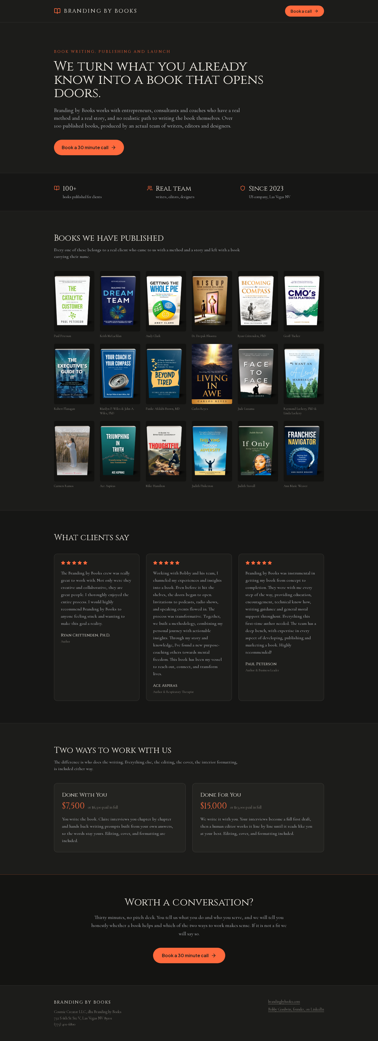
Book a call (301, 11)
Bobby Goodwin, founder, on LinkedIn (296, 1009)
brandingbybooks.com (284, 1001)
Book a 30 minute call (85, 147)
